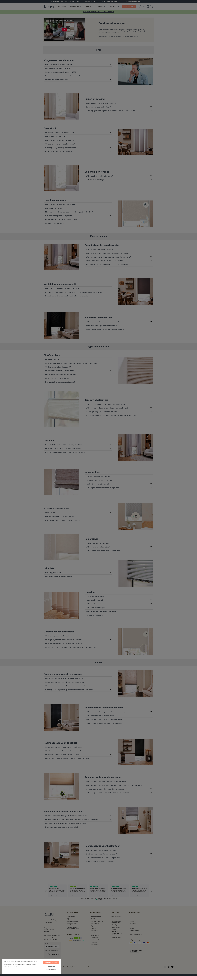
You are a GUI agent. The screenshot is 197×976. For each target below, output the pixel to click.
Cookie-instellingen (51, 969)
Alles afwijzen (51, 966)
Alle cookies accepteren (51, 962)
